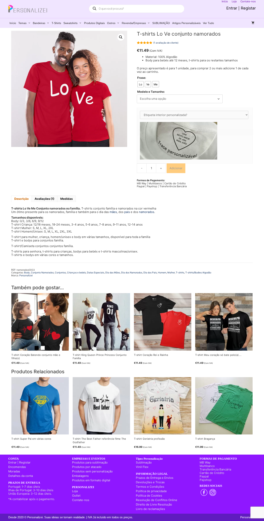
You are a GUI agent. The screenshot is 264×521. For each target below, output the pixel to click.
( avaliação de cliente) (165, 42)
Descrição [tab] (21, 199)
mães (113, 212)
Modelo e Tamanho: (151, 92)
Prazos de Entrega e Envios (154, 478)
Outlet (76, 495)
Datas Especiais (95, 272)
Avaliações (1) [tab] (44, 199)
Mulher (171, 272)
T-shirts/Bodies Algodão (198, 272)
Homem (162, 272)
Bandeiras (39, 23)
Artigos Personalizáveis (186, 23)
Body (27, 272)
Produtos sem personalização (92, 471)
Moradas (14, 471)
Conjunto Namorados (42, 272)
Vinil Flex (142, 467)
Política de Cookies (149, 495)
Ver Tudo (208, 23)
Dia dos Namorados (131, 272)
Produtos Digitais (94, 23)
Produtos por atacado (86, 467)
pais (127, 212)
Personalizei (26, 275)
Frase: (141, 78)
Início (12, 23)
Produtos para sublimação (90, 462)
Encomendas (17, 467)
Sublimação (144, 462)
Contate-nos (80, 500)
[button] (120, 37)
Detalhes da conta (20, 476)
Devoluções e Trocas (150, 482)
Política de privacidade (151, 491)
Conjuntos (60, 272)
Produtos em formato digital (91, 480)
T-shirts (56, 23)
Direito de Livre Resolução (154, 504)
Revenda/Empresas (134, 23)
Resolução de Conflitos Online (156, 500)
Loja (75, 491)
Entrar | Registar (241, 8)
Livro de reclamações (150, 509)
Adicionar (175, 168)
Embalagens (80, 476)
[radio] (140, 84)
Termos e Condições (150, 486)
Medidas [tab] (66, 199)
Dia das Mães (112, 272)
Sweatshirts (70, 23)
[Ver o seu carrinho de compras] (253, 23)
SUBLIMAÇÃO (161, 23)
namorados (146, 212)
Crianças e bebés (76, 272)
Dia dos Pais (150, 272)
